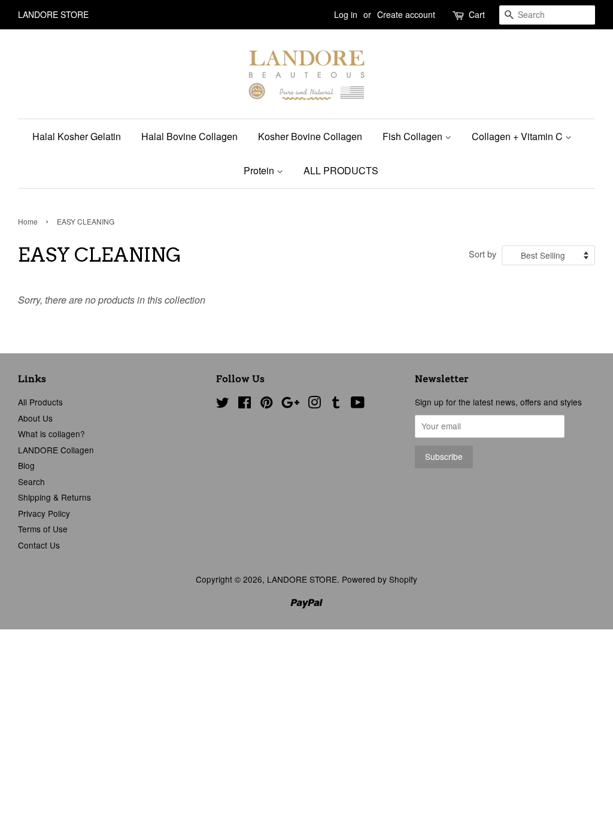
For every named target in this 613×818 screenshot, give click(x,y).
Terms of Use (43, 529)
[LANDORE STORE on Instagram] (314, 404)
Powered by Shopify (379, 579)
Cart (477, 14)
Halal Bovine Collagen (189, 136)
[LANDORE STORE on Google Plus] (290, 404)
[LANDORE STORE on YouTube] (358, 404)
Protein (260, 170)
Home (28, 221)
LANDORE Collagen (56, 450)
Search (31, 481)
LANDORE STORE (302, 579)
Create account (406, 14)
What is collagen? (51, 434)
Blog (26, 465)
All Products (40, 402)
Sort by (482, 253)
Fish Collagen (414, 136)
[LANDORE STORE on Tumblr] (335, 404)
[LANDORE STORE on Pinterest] (266, 404)
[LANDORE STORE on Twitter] (222, 404)
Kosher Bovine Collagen (310, 136)
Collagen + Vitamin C (518, 136)
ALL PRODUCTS (341, 170)
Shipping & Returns (54, 497)
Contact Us (39, 545)
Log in (345, 14)
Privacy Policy (44, 513)
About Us (35, 418)
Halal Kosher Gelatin (76, 136)
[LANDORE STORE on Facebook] (244, 404)
